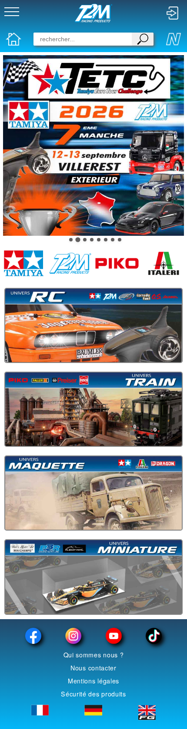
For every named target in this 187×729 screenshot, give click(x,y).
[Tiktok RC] (154, 636)
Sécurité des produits (93, 693)
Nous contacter (93, 667)
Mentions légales (93, 680)
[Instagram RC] (73, 636)
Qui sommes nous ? (93, 654)
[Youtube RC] (114, 636)
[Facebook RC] (33, 636)
